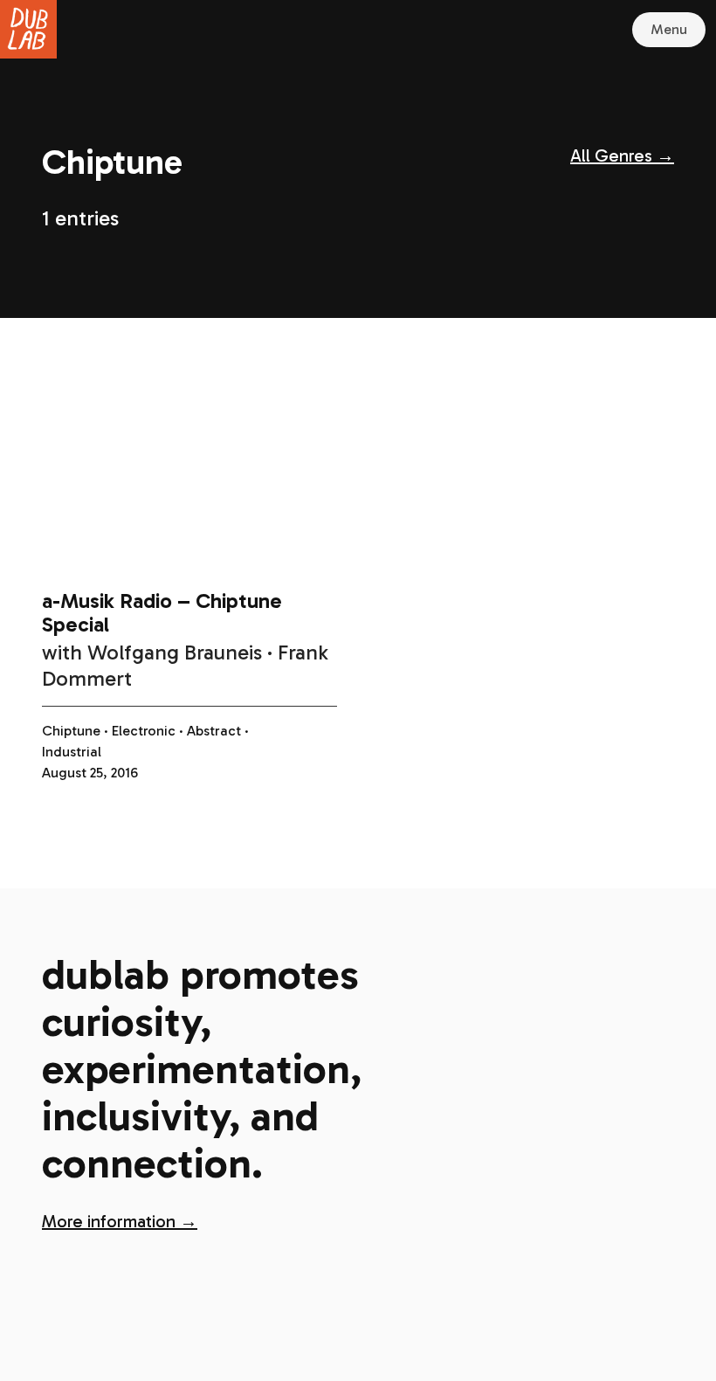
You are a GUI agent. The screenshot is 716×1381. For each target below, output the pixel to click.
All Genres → (622, 155)
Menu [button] (669, 29)
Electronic (144, 730)
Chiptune (71, 730)
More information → (119, 1221)
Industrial (71, 751)
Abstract (214, 730)
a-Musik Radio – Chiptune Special (162, 612)
